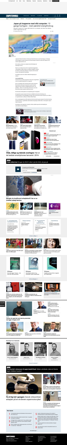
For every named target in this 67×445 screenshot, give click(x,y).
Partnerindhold (40, 438)
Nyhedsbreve (45, 0)
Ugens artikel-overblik (29, 436)
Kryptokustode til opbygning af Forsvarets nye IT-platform (40, 228)
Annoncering (39, 0)
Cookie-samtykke (53, 437)
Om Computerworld (12, 0)
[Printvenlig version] (52, 31)
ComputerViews (49, 142)
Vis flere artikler (48, 156)
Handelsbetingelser (53, 440)
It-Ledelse (39, 15)
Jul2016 (7, 124)
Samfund (46, 15)
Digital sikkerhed (49, 151)
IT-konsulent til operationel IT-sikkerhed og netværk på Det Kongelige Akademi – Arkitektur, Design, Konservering (12, 228)
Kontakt (50, 0)
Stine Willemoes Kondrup (40, 357)
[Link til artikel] (12, 119)
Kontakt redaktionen (29, 441)
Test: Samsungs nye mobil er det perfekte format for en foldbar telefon (47, 427)
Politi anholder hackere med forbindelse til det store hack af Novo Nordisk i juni (21, 414)
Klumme (8, 160)
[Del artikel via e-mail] (51, 31)
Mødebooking (29, 0)
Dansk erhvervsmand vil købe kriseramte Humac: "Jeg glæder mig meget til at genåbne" (21, 418)
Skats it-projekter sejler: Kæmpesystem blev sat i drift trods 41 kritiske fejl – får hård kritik (21, 425)
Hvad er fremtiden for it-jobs (14, 18)
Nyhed (47, 133)
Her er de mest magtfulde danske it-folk (39, 18)
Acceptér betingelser (26, 172)
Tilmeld (39, 170)
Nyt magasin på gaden (52, 18)
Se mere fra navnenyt (33, 363)
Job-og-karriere (37, 124)
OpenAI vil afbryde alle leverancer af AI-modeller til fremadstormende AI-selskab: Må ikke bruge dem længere (48, 414)
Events (20, 0)
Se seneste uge (33, 430)
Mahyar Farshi (26, 357)
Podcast (27, 437)
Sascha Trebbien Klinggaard (12, 357)
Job (17, 0)
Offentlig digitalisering (27, 109)
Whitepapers (40, 440)
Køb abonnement (56, 0)
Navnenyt (27, 440)
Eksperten (34, 0)
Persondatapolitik (53, 436)
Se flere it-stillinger (33, 235)
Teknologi (26, 15)
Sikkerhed (22, 18)
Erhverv (33, 15)
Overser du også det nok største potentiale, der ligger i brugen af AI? (47, 423)
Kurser (24, 0)
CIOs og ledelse (28, 18)
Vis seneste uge (56, 156)
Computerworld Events (42, 437)
